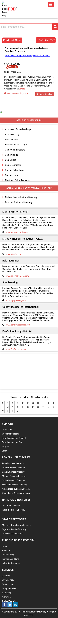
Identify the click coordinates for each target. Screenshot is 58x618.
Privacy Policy (8, 555)
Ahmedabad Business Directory (16, 493)
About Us (6, 550)
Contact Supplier (44, 94)
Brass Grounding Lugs (16, 144)
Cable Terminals (13, 165)
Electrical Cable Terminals (17, 180)
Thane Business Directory (13, 468)
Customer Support (10, 434)
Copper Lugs (11, 175)
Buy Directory (8, 580)
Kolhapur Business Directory (14, 484)
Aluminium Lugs (13, 134)
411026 (13, 72)
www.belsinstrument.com (17, 276)
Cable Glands (11, 154)
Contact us (7, 429)
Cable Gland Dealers (15, 149)
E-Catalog (6, 593)
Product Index (8, 584)
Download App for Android (14, 438)
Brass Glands (11, 139)
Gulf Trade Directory (11, 505)
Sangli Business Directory (13, 472)
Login (4, 451)
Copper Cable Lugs (14, 170)
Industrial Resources (11, 563)
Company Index (9, 588)
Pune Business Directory (13, 463)
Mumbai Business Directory (18, 202)
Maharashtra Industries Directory (21, 197)
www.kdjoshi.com (13, 254)
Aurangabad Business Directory (16, 489)
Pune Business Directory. (34, 611)
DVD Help (6, 576)
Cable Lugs (10, 160)
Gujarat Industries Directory (14, 529)
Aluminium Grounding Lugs (18, 129)
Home (4, 546)
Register (6, 446)
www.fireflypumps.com (16, 349)
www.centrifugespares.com (18, 325)
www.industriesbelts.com (17, 232)
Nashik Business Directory (13, 480)
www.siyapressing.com (17, 93)
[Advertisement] (29, 371)
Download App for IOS (12, 442)
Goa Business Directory (12, 533)
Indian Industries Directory (13, 510)
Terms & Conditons (10, 559)
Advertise (6, 597)
